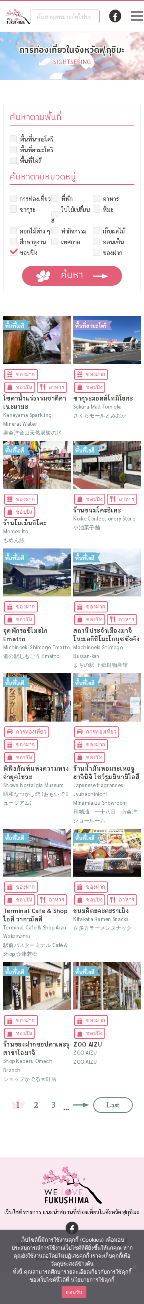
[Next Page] (83, 1105)
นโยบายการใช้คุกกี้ (92, 1279)
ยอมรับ (74, 1292)
